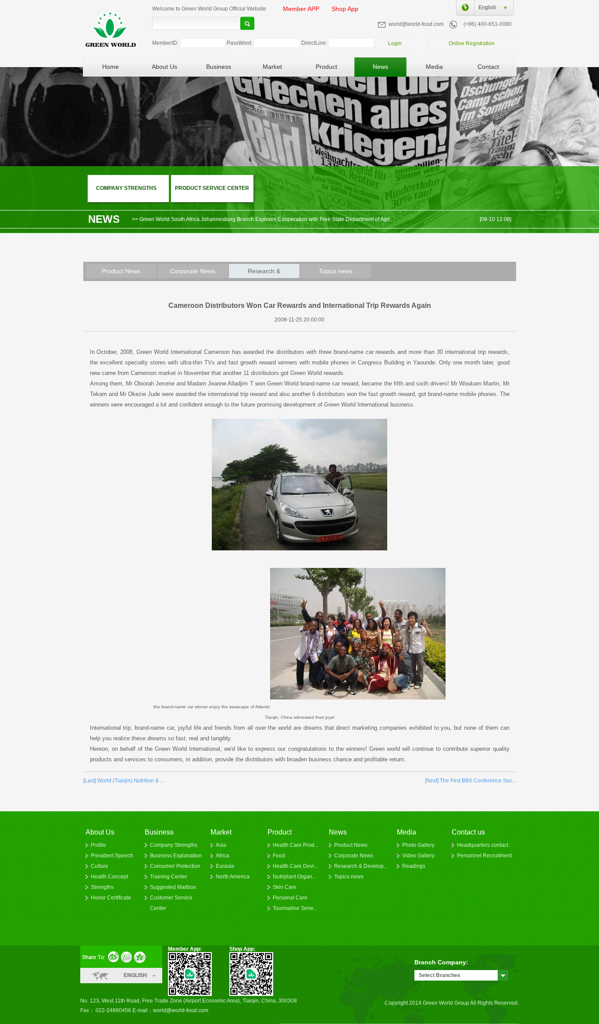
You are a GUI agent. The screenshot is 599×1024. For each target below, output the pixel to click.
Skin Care (284, 887)
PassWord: (240, 43)
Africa (222, 856)
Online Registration (472, 43)
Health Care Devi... (295, 866)
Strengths (102, 887)
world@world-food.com (416, 24)
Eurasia (225, 866)
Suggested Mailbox (173, 887)
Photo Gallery (418, 845)
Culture (99, 866)
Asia (221, 845)
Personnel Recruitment (484, 856)
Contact (488, 66)
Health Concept (109, 877)
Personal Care (290, 898)
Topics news (336, 271)
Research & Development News (264, 273)
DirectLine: (314, 43)
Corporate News (192, 271)
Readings (413, 866)
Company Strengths (173, 845)
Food (279, 856)
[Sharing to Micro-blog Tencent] (127, 956)
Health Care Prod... (295, 845)
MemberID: (165, 43)
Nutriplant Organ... (294, 877)
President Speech (112, 856)
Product (326, 66)
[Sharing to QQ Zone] (141, 956)
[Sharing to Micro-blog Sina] (114, 956)
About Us (164, 66)
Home (110, 66)
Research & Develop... (361, 866)
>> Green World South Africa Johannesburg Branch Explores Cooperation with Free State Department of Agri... (263, 217)
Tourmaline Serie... (295, 908)
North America (233, 877)
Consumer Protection (175, 866)
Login (395, 43)
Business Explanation (176, 856)
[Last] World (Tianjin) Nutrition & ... (123, 781)
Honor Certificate (111, 898)
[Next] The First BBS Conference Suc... (470, 781)
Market (272, 66)
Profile (98, 845)
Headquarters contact (482, 845)
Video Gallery (418, 856)
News (380, 66)
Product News (121, 271)
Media (434, 66)
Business (218, 66)
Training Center (168, 877)
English (485, 7)
